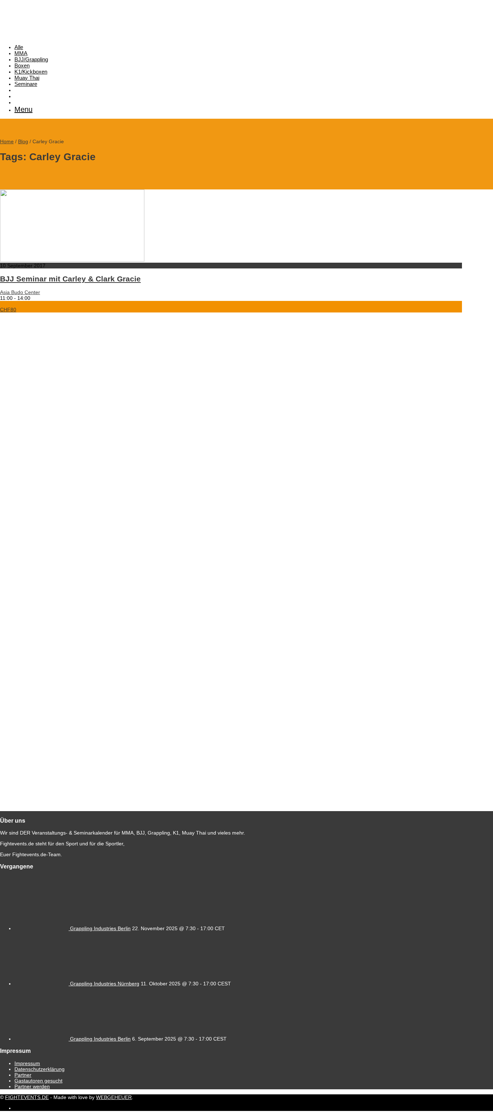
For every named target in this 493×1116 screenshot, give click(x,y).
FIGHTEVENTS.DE (27, 1097)
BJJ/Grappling (31, 59)
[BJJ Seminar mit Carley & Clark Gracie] (72, 260)
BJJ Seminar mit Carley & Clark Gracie (70, 279)
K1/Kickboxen (30, 72)
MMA (20, 53)
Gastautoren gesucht (38, 1081)
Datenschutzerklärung (39, 1069)
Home (7, 141)
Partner (22, 1075)
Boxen (22, 65)
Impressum (27, 1063)
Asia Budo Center (20, 292)
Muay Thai (26, 78)
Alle (18, 47)
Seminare (25, 84)
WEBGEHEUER (114, 1097)
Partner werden (32, 1086)
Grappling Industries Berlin (100, 928)
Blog (23, 141)
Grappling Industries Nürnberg (104, 983)
